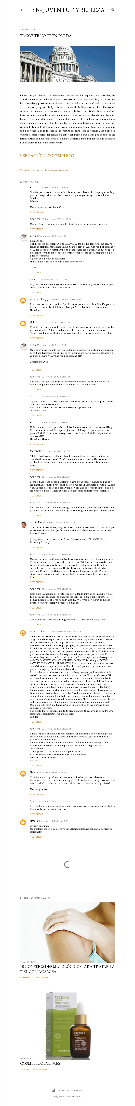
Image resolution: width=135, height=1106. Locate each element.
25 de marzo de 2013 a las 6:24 (56, 477)
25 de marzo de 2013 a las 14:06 (60, 522)
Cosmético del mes (40, 1063)
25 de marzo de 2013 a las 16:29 (56, 614)
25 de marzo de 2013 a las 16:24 (56, 589)
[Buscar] (113, 9)
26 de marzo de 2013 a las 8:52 (53, 772)
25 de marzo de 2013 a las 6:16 (56, 451)
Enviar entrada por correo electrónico (50, 170)
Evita (33, 235)
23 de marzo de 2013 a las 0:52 (56, 187)
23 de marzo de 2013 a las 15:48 (53, 279)
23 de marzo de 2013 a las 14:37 (51, 236)
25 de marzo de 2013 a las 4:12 (56, 376)
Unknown (35, 322)
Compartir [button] (25, 170)
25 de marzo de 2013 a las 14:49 (56, 554)
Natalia (34, 772)
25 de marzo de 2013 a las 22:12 (56, 729)
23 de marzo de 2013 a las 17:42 (66, 299)
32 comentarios (40, 1069)
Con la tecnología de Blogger (70, 1090)
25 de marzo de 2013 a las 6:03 (56, 422)
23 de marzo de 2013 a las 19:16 (56, 322)
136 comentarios (40, 977)
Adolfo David (37, 522)
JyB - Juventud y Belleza (67, 10)
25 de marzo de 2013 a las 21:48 (66, 631)
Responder (36, 212)
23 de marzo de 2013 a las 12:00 (57, 219)
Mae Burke (77, 1096)
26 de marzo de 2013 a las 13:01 (53, 821)
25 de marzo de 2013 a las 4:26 (56, 396)
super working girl (40, 299)
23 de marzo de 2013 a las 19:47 (51, 345)
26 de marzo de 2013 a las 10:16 (56, 801)
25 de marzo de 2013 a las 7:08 (56, 502)
